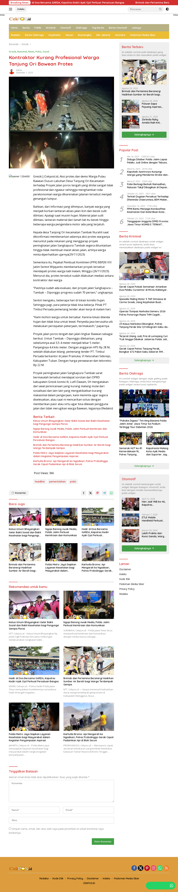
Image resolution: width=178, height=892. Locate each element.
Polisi (38, 51)
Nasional (22, 51)
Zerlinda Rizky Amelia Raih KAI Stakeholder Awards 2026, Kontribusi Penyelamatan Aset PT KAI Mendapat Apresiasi (153, 121)
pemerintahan (57, 481)
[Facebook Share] (83, 493)
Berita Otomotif (118, 27)
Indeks (21, 9)
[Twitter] (140, 868)
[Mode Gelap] (167, 9)
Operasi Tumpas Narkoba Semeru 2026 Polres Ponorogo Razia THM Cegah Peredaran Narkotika (142, 313)
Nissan (69, 35)
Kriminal (50, 27)
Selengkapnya (143, 134)
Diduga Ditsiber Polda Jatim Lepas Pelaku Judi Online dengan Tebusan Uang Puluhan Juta (147, 161)
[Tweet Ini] (90, 493)
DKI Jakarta (103, 35)
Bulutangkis (84, 35)
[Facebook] (134, 868)
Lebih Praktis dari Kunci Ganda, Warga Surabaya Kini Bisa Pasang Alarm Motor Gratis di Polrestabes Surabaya (154, 535)
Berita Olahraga (34, 35)
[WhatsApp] (160, 868)
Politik (37, 27)
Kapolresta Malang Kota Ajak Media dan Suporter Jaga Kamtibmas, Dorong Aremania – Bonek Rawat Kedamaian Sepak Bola (157, 451)
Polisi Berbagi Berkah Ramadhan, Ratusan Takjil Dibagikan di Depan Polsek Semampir (147, 186)
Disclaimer (125, 569)
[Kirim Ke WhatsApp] (111, 493)
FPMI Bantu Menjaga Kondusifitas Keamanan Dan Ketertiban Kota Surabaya (146, 210)
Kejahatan (55, 35)
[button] (160, 9)
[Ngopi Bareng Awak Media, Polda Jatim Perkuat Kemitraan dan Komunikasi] (61, 517)
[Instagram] (153, 868)
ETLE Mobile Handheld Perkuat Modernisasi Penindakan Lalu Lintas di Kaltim (152, 519)
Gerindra (120, 35)
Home (14, 27)
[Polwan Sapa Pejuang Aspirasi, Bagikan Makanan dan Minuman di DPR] (130, 106)
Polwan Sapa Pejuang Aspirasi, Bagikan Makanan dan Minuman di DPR (154, 105)
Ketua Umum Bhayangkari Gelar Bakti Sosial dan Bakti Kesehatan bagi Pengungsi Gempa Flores (71, 422)
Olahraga (81, 27)
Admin (19, 70)
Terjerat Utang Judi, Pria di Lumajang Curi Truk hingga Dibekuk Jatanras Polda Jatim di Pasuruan (144, 338)
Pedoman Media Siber (143, 35)
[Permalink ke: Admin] (11, 71)
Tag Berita (98, 27)
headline (40, 481)
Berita (26, 27)
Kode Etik (124, 579)
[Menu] (11, 9)
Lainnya (136, 27)
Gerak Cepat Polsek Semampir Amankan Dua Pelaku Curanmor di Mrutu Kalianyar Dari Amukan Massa (143, 288)
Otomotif (65, 27)
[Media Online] (23, 18)
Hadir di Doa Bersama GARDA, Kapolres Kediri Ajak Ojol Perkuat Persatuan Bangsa (70, 438)
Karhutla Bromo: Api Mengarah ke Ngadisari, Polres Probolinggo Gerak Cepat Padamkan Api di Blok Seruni (70, 463)
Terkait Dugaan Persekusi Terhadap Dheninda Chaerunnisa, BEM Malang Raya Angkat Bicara (148, 198)
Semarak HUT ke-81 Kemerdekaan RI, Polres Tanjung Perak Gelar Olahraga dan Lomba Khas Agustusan (130, 451)
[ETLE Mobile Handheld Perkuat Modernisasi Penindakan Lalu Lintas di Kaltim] (130, 519)
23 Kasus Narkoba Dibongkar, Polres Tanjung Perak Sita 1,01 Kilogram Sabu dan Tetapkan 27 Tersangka (144, 325)
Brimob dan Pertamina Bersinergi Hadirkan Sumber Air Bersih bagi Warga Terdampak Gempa (72, 446)
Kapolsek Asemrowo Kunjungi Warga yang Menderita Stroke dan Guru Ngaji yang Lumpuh (147, 173)
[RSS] (166, 868)
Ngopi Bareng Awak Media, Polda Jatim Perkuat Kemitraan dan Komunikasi (70, 430)
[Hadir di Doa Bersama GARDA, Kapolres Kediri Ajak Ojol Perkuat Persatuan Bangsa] (98, 517)
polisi (73, 481)
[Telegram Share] (104, 493)
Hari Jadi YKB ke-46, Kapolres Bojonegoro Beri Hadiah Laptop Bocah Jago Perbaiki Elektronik (154, 503)
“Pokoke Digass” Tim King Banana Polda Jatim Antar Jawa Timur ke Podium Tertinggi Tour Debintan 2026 (143, 423)
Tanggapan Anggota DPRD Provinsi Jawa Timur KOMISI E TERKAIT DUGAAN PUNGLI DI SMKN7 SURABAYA (147, 223)
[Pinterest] (147, 868)
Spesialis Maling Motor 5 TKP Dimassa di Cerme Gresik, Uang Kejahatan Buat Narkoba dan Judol (142, 301)
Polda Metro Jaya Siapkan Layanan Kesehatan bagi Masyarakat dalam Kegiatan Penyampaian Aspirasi (70, 454)
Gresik (12, 51)
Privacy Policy (127, 589)
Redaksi (15, 35)
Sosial (46, 51)
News (31, 51)
